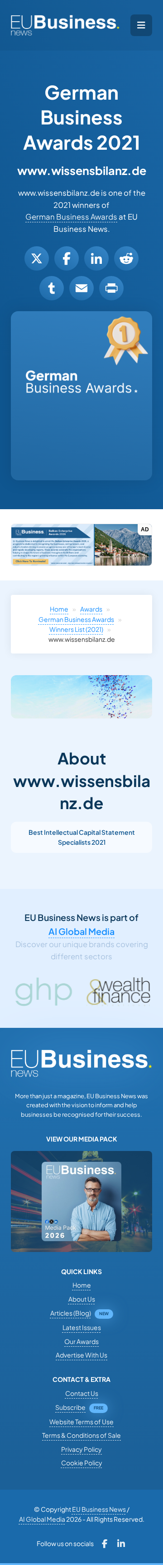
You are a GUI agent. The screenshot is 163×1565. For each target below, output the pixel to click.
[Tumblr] (51, 288)
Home (59, 609)
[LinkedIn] (96, 258)
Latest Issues (81, 1327)
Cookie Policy (81, 1463)
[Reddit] (126, 258)
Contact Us (81, 1393)
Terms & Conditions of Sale (81, 1435)
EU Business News (99, 1509)
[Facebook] (66, 258)
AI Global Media (81, 931)
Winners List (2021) (76, 629)
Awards (91, 609)
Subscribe (70, 1407)
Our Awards (81, 1341)
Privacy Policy (81, 1449)
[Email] (81, 288)
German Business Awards (71, 216)
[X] (36, 258)
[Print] (111, 288)
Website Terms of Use (81, 1422)
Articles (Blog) (70, 1313)
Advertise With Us (81, 1355)
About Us (81, 1299)
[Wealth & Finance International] (94, 991)
